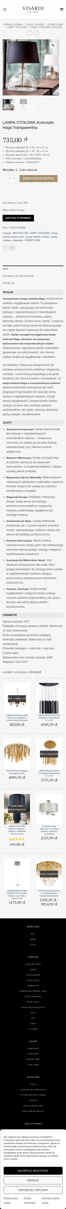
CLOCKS (33, 1084)
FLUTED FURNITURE (33, 997)
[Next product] (29, 33)
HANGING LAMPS (33, 1059)
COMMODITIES (33, 986)
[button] (5, 9)
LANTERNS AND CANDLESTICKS (33, 1090)
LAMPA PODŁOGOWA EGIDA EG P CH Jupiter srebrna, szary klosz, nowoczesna (17, 894)
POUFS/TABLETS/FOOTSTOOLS (33, 1007)
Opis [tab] (5, 269)
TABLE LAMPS (33, 1065)
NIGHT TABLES (33, 1002)
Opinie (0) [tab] (8, 283)
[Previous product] (36, 33)
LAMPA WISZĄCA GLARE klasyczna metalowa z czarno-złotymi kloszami (17, 717)
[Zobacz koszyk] (61, 9)
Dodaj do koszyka (38, 178)
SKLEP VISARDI (35, 24)
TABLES (33, 1023)
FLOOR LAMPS (33, 1054)
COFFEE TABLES (33, 980)
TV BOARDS (33, 1029)
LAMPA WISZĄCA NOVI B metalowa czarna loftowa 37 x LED (49, 717)
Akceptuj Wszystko (33, 1170)
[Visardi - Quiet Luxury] (33, 9)
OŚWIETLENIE (55, 24)
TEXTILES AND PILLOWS (33, 1106)
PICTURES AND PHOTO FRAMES (33, 1095)
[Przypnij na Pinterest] (12, 248)
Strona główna (13, 24)
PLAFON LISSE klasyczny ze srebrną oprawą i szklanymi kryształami (49, 830)
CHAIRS (33, 970)
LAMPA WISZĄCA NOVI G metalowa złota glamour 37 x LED (49, 773)
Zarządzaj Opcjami (33, 1190)
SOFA (33, 1018)
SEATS (33, 1013)
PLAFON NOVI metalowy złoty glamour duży (17, 772)
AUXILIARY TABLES (33, 964)
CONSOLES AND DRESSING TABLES (33, 991)
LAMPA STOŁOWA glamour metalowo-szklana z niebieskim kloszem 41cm (17, 830)
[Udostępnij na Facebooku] (6, 248)
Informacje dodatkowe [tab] (18, 276)
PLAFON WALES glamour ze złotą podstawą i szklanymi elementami (49, 893)
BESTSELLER (20, 233)
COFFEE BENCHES (33, 975)
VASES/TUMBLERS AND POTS (33, 1111)
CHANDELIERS (33, 1049)
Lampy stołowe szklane (46, 27)
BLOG (33, 934)
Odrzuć (33, 1180)
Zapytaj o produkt (18, 218)
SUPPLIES (33, 1100)
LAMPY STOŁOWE (17, 27)
